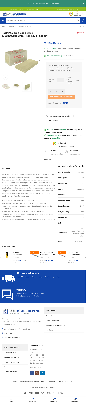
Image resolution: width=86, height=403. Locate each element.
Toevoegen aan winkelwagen (61, 97)
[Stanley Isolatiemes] (7, 255)
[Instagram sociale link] (37, 373)
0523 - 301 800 (10, 333)
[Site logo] (15, 14)
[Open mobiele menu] (3, 20)
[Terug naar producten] (80, 26)
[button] (4, 61)
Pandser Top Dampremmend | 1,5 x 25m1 (74, 254)
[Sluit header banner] (83, 3)
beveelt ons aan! (66, 146)
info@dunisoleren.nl (12, 337)
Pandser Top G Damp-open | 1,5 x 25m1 (47, 254)
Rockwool (12, 27)
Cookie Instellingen (65, 381)
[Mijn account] (83, 20)
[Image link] (22, 311)
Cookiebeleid (51, 381)
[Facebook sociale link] (32, 373)
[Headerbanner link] (43, 3)
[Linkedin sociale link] (42, 373)
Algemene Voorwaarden (34, 381)
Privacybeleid (18, 381)
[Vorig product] (78, 26)
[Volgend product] (83, 26)
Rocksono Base (25, 27)
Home (4, 27)
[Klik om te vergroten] (5, 77)
